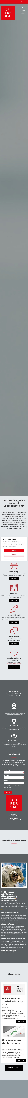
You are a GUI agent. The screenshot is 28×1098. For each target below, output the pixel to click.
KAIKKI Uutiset (14, 1068)
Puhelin (6, 780)
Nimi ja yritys (7, 770)
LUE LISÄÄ (7, 318)
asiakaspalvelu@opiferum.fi (14, 663)
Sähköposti (6, 775)
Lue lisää (21, 1021)
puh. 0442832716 (14, 818)
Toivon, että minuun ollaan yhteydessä (13, 785)
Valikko (21, 1)
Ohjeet (23, 10)
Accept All (14, 550)
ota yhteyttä (14, 667)
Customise (14, 554)
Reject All (14, 557)
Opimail (23, 13)
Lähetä (8, 792)
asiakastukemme (15, 933)
